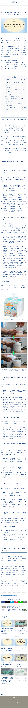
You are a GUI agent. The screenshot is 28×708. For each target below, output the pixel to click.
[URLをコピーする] (25, 602)
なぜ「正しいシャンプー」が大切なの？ (14, 80)
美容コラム (14, 595)
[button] (3, 602)
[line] (15, 697)
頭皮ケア (9, 595)
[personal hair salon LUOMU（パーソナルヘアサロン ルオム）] (14, 2)
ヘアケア (4, 595)
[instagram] (13, 697)
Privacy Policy (14, 700)
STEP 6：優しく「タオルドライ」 (14, 102)
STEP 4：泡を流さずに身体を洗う (14, 96)
